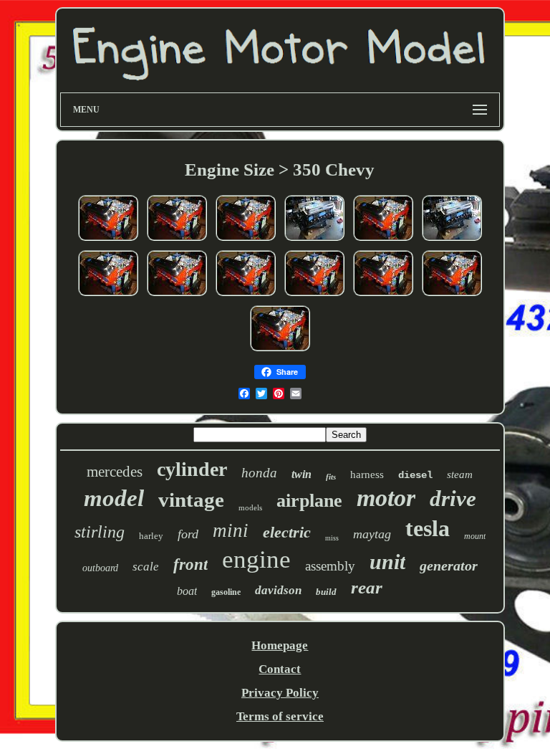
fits (331, 476)
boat (187, 591)
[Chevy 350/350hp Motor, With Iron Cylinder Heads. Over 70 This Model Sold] (246, 240)
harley (151, 535)
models (250, 507)
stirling (99, 532)
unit (387, 561)
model (114, 498)
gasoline (226, 592)
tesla (427, 528)
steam (460, 474)
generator (449, 565)
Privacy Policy (280, 693)
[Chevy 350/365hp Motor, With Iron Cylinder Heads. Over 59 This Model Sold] (452, 240)
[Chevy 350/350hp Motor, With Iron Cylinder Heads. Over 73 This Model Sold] (108, 240)
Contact (280, 669)
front (190, 564)
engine (256, 559)
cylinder (192, 469)
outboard (100, 568)
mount (475, 536)
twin (301, 474)
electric (287, 532)
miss (332, 538)
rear (366, 587)
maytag (372, 534)
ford (188, 534)
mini (231, 530)
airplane (309, 500)
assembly (330, 565)
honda (259, 472)
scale (145, 566)
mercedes (115, 471)
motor (386, 498)
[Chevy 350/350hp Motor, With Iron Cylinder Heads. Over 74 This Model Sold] (177, 240)
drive (453, 498)
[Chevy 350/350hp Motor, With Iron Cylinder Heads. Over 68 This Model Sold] (177, 295)
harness (367, 474)
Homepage (279, 645)
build (326, 591)
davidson (278, 590)
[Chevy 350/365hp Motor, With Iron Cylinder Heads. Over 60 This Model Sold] (314, 240)
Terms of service (280, 716)
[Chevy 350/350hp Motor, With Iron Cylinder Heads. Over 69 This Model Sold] (108, 295)
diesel (415, 475)
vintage (191, 499)
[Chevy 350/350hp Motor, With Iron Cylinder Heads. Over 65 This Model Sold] (246, 295)
